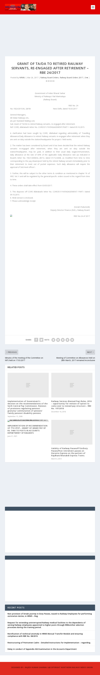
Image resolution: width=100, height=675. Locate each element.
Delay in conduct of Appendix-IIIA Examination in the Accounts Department (42, 649)
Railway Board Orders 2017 (71, 77)
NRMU (22, 77)
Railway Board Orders (49, 77)
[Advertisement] (50, 38)
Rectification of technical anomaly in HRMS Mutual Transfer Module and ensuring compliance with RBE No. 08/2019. (45, 634)
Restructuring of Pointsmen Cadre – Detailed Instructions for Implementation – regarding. (49, 642)
